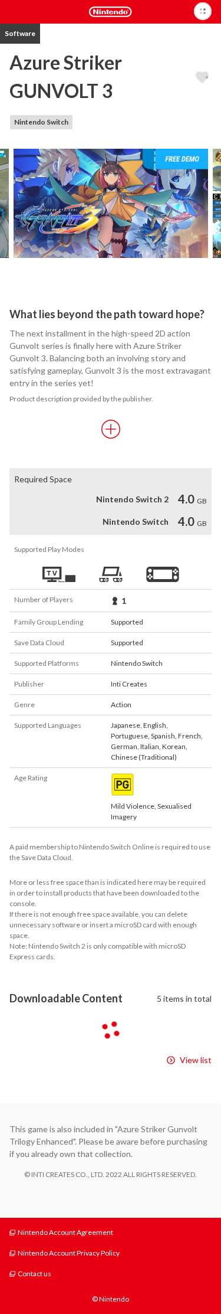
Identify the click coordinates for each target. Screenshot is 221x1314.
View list (196, 1060)
